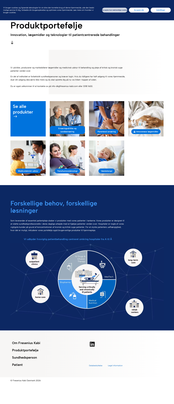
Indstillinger (160, 10)
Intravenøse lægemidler (147, 131)
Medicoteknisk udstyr (28, 171)
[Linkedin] (92, 344)
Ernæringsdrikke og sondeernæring (67, 130)
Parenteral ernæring (107, 131)
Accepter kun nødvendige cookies (114, 10)
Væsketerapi (106, 171)
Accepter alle (139, 10)
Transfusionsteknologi (67, 171)
